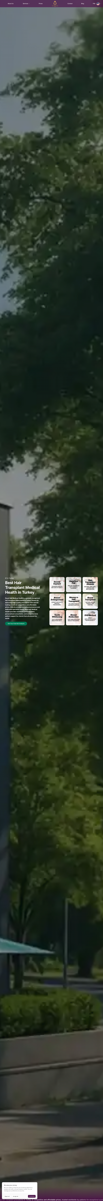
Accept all (15, 1196)
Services (25, 3)
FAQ (94, 3)
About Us (11, 3)
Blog (82, 3)
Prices (41, 3)
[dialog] (19, 1190)
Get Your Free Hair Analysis (16, 623)
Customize (32, 1196)
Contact (70, 3)
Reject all (7, 1196)
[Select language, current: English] (99, 3)
